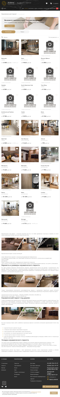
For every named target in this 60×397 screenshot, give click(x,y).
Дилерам (3, 370)
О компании (4, 363)
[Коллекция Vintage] (30, 208)
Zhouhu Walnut (45, 58)
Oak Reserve (24, 139)
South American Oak (27, 85)
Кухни (15, 376)
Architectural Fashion (7, 112)
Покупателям (18, 359)
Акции (15, 367)
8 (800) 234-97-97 (52, 365)
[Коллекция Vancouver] (10, 208)
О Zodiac (4, 359)
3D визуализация (34, 367)
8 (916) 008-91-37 (52, 374)
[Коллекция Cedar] (30, 101)
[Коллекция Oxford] (50, 127)
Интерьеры (17, 374)
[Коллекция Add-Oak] (10, 127)
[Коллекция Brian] (50, 101)
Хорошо (54, 392)
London (43, 192)
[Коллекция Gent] (30, 47)
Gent (22, 58)
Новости (3, 365)
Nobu (22, 192)
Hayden (3, 85)
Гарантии (16, 363)
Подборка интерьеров (35, 381)
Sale (15, 370)
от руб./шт (26, 143)
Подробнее (9, 26)
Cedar (23, 112)
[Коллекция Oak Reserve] (30, 127)
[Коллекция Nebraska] (30, 154)
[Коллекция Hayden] (10, 74)
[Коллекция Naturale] (10, 47)
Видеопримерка (34, 374)
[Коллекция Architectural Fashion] (10, 101)
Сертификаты (17, 365)
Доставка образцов (35, 365)
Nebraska (24, 165)
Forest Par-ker (45, 165)
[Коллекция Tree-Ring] (50, 74)
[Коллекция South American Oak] (30, 74)
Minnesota (4, 165)
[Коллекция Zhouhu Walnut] (50, 47)
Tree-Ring (44, 85)
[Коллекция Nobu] (30, 181)
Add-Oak (4, 139)
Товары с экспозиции (19, 372)
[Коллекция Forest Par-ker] (50, 154)
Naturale (4, 58)
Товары (22, 31)
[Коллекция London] (50, 181)
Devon (3, 192)
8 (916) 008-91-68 (52, 369)
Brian (42, 112)
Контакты (50, 359)
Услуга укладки (34, 370)
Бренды (3, 367)
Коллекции (8, 31)
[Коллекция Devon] (10, 181)
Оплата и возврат (34, 372)
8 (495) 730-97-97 (52, 363)
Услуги (32, 359)
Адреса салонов (53, 379)
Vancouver (4, 219)
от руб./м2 (6, 62)
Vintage (23, 219)
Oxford (43, 139)
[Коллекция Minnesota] (10, 154)
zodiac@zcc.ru (52, 377)
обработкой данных (36, 391)
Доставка (32, 363)
